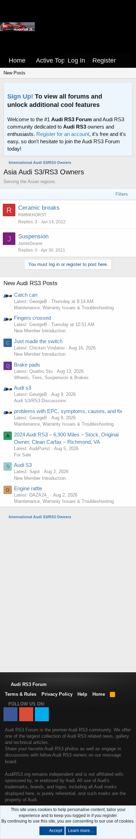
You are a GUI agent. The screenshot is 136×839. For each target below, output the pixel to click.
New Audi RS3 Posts (30, 283)
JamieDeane (30, 243)
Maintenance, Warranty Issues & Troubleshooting (64, 307)
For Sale (22, 454)
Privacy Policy (57, 694)
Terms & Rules (20, 694)
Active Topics (54, 60)
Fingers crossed (32, 318)
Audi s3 (22, 388)
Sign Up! (20, 96)
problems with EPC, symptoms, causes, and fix (68, 411)
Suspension (33, 236)
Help (82, 694)
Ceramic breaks (39, 207)
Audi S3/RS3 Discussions (40, 400)
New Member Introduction (40, 330)
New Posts (14, 72)
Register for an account (62, 134)
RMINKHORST (32, 214)
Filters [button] (121, 194)
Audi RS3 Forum (28, 684)
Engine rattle (28, 488)
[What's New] (126, 60)
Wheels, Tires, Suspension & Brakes (51, 377)
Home (17, 60)
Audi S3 (23, 465)
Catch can (25, 295)
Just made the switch (38, 341)
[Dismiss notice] (125, 89)
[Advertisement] (68, 595)
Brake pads (27, 365)
